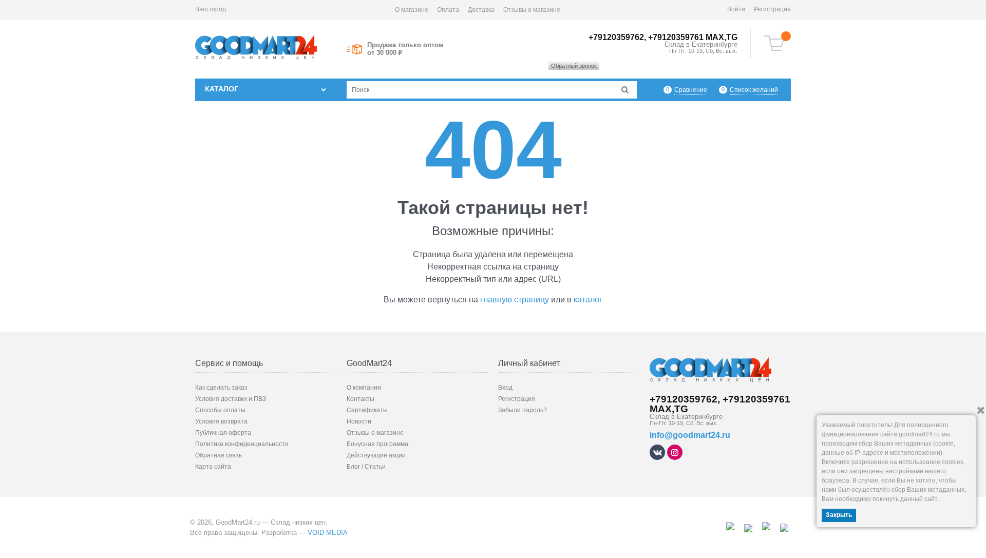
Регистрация (772, 9)
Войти (736, 9)
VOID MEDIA (328, 532)
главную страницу (514, 299)
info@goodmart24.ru (690, 435)
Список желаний (754, 89)
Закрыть (839, 514)
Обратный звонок (574, 66)
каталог (588, 299)
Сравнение (690, 89)
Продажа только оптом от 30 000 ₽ (405, 49)
